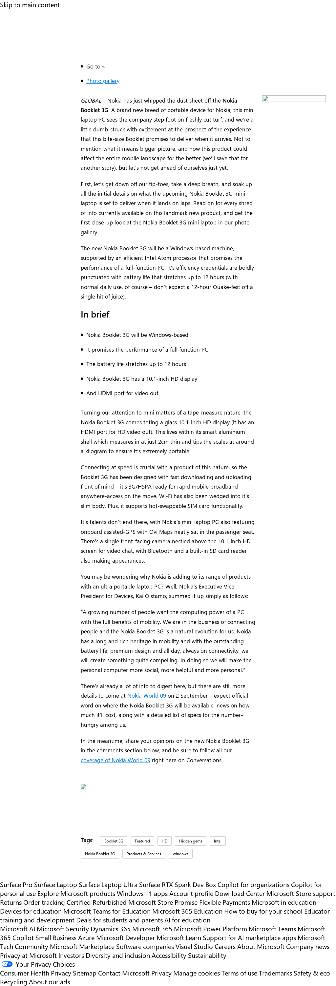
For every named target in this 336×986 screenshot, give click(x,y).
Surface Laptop (55, 884)
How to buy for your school (263, 910)
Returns (11, 902)
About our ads (49, 981)
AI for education (187, 919)
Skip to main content (30, 4)
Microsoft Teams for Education (107, 910)
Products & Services (144, 853)
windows (180, 853)
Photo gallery (102, 80)
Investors (71, 955)
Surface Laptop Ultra (108, 884)
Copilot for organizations (253, 884)
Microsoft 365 (152, 928)
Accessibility (169, 955)
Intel (217, 840)
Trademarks (275, 972)
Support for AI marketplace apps (249, 937)
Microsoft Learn (179, 937)
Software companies (145, 946)
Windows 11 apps (142, 893)
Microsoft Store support (300, 893)
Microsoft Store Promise (163, 902)
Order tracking (44, 902)
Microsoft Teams (272, 928)
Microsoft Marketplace (82, 946)
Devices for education (31, 910)
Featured (142, 840)
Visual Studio (194, 946)
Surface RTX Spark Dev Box (177, 884)
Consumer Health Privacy (35, 972)
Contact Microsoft (124, 972)
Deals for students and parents (119, 919)
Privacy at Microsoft (28, 955)
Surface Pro (16, 884)
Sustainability (207, 955)
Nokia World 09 (146, 695)
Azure (86, 937)
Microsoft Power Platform (210, 928)
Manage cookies (196, 972)
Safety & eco (312, 972)
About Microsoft (260, 946)
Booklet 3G (113, 840)
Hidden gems (190, 840)
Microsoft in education (284, 902)
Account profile (191, 893)
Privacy (162, 972)
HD (164, 840)
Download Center (240, 893)
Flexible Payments (224, 902)
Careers (225, 946)
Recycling (13, 981)
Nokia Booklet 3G (100, 853)
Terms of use (239, 972)
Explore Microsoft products (76, 893)
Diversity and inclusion (118, 955)
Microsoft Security (63, 928)
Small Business (55, 937)
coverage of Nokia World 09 (115, 760)
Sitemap (84, 972)
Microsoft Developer (125, 937)
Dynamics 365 (111, 928)
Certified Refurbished (97, 902)
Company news (307, 946)
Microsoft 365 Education (187, 910)
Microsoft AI (17, 928)
